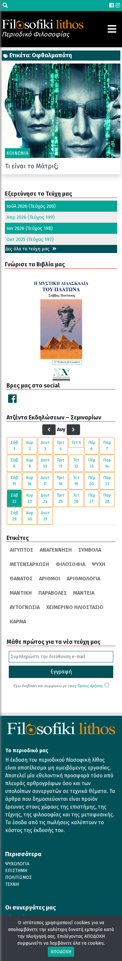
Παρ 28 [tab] (107, 498)
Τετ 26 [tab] (76, 498)
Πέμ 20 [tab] (91, 481)
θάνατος (21, 578)
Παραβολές (52, 593)
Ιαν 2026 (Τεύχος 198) (30, 228)
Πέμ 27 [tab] (91, 498)
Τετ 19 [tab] (76, 481)
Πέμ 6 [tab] (91, 445)
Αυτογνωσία (25, 607)
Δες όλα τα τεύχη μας (28, 249)
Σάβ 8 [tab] (14, 463)
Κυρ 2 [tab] (29, 445)
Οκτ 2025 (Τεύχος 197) (30, 239)
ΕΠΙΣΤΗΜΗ (16, 870)
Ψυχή (98, 564)
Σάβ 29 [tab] (14, 516)
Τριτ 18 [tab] (60, 481)
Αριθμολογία (83, 578)
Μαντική (21, 593)
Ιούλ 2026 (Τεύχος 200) (31, 206)
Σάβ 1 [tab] (14, 445)
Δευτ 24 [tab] (45, 498)
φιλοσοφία (70, 564)
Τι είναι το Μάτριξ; (31, 166)
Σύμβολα (89, 550)
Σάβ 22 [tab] (14, 498)
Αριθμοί (49, 578)
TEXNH (12, 884)
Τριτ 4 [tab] (60, 445)
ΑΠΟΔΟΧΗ (61, 951)
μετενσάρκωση (29, 564)
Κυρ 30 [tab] (29, 516)
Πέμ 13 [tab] (91, 463)
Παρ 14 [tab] (107, 463)
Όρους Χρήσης (90, 686)
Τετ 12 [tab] (76, 463)
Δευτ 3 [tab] (45, 445)
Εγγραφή (61, 672)
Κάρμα (18, 621)
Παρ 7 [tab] (107, 445)
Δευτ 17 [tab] (45, 481)
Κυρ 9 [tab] (29, 463)
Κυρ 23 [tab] (29, 498)
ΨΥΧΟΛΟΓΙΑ (17, 864)
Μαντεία (83, 593)
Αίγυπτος (21, 550)
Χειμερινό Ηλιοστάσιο (74, 607)
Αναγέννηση (56, 550)
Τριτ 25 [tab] (60, 498)
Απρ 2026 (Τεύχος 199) (31, 217)
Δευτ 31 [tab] (45, 516)
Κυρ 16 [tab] (29, 481)
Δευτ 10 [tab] (45, 463)
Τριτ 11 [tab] (60, 463)
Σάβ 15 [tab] (14, 481)
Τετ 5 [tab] (76, 442)
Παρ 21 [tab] (107, 481)
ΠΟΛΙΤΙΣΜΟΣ (18, 877)
